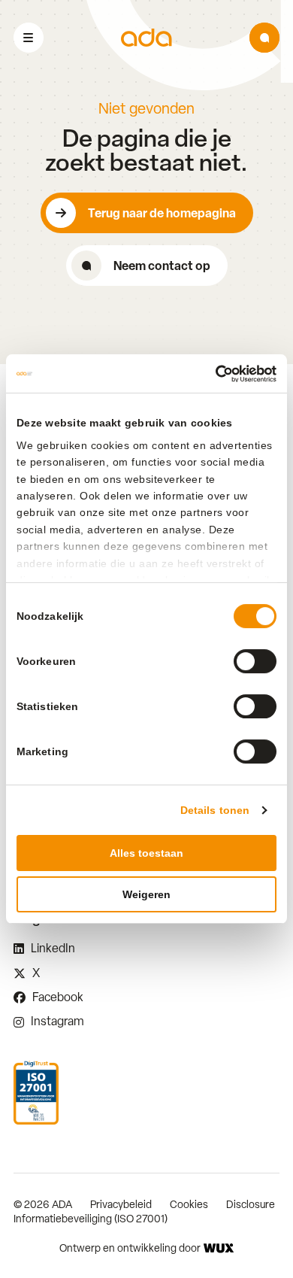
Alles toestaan (146, 853)
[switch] (255, 661)
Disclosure (250, 1204)
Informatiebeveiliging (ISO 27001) (91, 1218)
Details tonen (214, 810)
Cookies (189, 1204)
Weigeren (146, 894)
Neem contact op (161, 265)
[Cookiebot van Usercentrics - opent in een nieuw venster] (211, 374)
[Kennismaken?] (264, 38)
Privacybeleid (121, 1204)
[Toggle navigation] (29, 38)
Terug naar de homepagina (162, 213)
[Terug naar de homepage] (146, 38)
